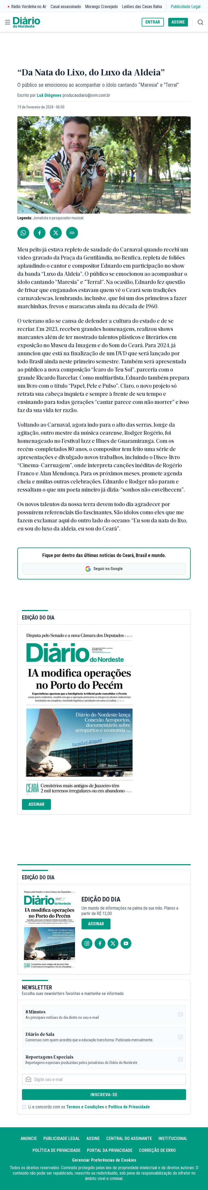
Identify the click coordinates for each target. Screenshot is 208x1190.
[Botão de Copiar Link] (72, 233)
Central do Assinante (129, 1138)
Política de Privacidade (129, 1106)
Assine (93, 1138)
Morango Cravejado (101, 6)
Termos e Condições (85, 1106)
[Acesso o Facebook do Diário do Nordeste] (100, 943)
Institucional (172, 1138)
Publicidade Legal (185, 6)
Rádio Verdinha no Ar (28, 6)
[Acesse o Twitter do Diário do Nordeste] (113, 943)
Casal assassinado (66, 6)
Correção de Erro (157, 1150)
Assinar (36, 804)
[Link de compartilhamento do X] (56, 233)
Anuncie (29, 1138)
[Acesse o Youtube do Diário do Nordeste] (126, 943)
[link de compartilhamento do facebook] (40, 233)
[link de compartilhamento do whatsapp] (23, 233)
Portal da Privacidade (109, 1150)
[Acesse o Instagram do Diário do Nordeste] (87, 943)
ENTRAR (152, 22)
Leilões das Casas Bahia (142, 6)
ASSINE (178, 22)
